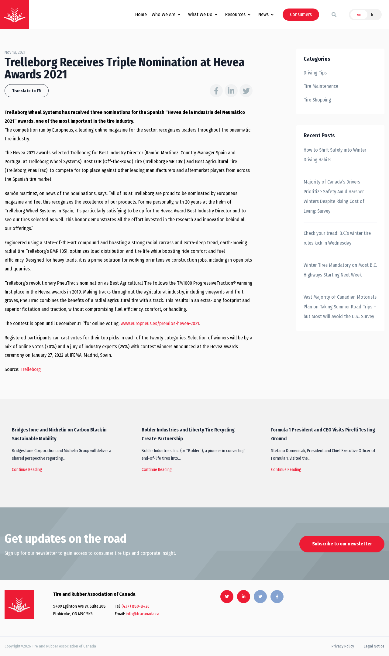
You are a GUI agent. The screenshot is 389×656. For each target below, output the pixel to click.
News (263, 14)
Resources (235, 14)
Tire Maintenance (321, 86)
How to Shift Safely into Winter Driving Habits (335, 155)
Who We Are (163, 14)
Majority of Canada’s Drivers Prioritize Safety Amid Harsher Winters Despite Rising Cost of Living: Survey (334, 196)
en (359, 14)
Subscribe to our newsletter (342, 544)
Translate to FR (26, 90)
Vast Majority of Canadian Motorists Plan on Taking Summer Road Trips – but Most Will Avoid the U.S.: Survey (340, 306)
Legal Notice (374, 646)
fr (372, 14)
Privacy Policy (343, 646)
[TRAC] (14, 14)
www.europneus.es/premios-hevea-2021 (160, 323)
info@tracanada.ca (142, 614)
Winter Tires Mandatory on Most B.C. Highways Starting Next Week (340, 270)
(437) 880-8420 (136, 606)
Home (141, 14)
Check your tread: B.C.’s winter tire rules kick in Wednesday (337, 238)
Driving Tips (315, 73)
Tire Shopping (317, 100)
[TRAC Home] (19, 604)
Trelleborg (30, 369)
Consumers (301, 14)
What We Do (200, 14)
